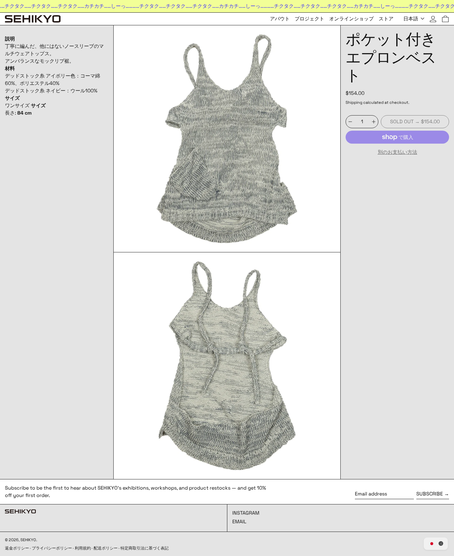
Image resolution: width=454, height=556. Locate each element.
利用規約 (83, 548)
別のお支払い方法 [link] (397, 152)
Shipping (354, 102)
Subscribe (429, 494)
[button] (445, 19)
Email (239, 521)
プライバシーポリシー (52, 548)
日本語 (411, 18)
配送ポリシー (106, 548)
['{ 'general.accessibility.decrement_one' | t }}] (350, 122)
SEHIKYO (28, 539)
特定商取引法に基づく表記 (144, 548)
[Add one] (374, 122)
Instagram (245, 513)
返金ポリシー (17, 548)
